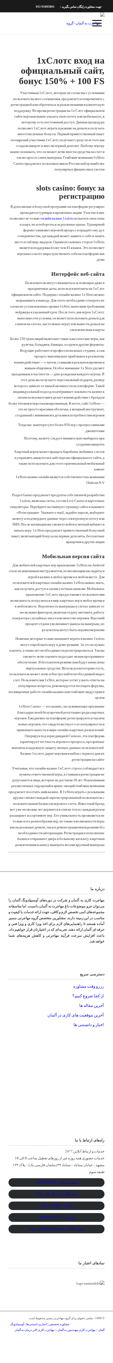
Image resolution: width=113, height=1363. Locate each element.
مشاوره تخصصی (59, 1324)
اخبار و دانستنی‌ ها (89, 1025)
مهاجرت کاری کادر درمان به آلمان (35, 1329)
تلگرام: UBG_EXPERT (56, 1206)
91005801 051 (45, 6)
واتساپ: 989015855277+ (57, 1217)
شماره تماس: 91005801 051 (56, 1182)
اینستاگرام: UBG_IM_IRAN (56, 1194)
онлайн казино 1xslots (57, 218)
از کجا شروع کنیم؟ (88, 996)
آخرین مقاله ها (91, 1005)
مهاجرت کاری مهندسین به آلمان (76, 1329)
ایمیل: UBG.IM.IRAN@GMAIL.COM (56, 1229)
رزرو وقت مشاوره (88, 986)
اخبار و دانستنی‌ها (36, 1324)
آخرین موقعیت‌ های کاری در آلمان (75, 1015)
